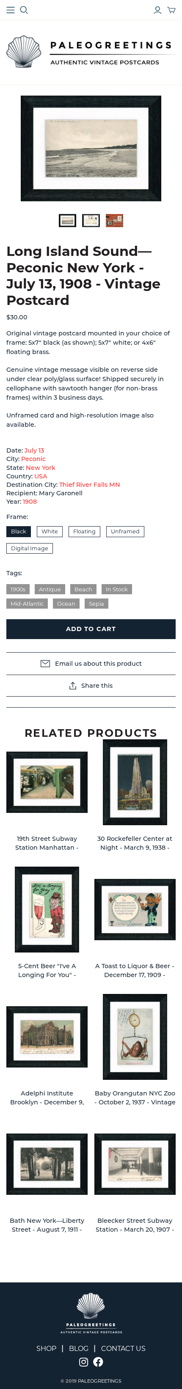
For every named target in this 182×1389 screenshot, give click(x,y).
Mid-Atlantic (27, 604)
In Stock (117, 589)
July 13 (34, 450)
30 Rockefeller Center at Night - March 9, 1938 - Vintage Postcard (134, 848)
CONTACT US (123, 1349)
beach (83, 589)
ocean (66, 604)
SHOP (46, 1349)
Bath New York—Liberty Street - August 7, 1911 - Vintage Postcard (47, 1230)
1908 (30, 501)
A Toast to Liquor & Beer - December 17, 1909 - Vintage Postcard (134, 975)
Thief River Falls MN (89, 485)
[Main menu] (10, 10)
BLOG (78, 1349)
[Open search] (24, 10)
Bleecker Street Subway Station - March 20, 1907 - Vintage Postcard (135, 1230)
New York (40, 468)
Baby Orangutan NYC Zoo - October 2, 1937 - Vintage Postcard (135, 1102)
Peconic (33, 459)
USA (40, 476)
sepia (96, 604)
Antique (50, 589)
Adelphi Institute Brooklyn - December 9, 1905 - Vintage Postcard (47, 1102)
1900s (18, 589)
